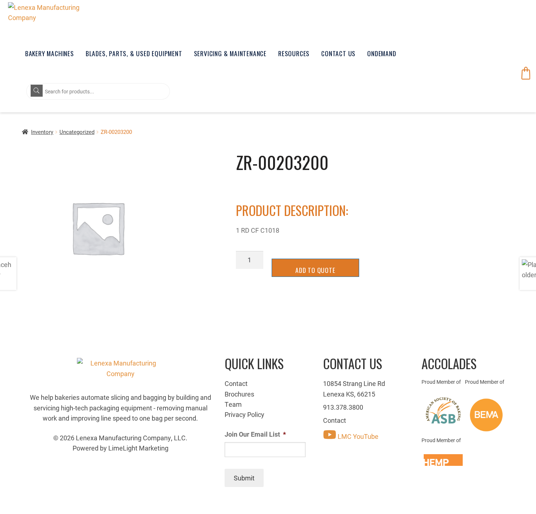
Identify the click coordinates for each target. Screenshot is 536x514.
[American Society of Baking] (443, 410)
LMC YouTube (357, 436)
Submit (244, 478)
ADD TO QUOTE (315, 270)
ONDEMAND (381, 53)
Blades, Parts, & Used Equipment (134, 53)
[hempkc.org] (443, 460)
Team (233, 404)
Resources (294, 53)
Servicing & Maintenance (230, 53)
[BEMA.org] (486, 415)
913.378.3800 (343, 407)
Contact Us (338, 53)
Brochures (239, 394)
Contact (236, 383)
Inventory (42, 131)
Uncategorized (76, 131)
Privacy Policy (244, 414)
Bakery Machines (49, 53)
